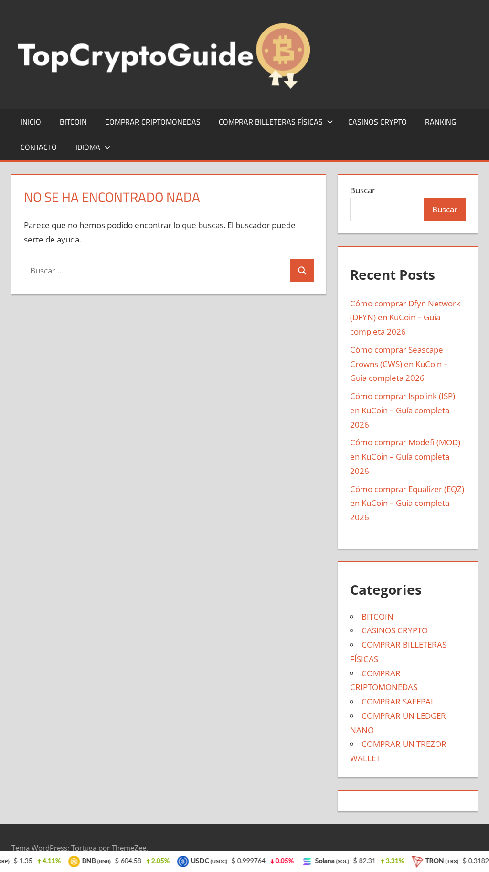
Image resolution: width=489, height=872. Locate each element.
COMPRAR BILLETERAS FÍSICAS (271, 121)
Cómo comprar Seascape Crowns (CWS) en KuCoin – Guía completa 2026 (399, 364)
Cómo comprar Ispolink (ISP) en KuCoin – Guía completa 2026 (402, 410)
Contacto (39, 147)
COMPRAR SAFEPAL (398, 701)
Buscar (362, 190)
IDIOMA (87, 147)
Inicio (31, 121)
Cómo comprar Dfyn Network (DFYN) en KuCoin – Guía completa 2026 (405, 317)
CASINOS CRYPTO (377, 121)
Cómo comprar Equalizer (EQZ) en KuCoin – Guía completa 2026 (407, 503)
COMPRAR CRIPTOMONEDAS (153, 121)
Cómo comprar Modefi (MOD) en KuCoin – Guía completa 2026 (405, 456)
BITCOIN (73, 121)
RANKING (440, 121)
